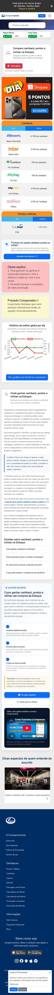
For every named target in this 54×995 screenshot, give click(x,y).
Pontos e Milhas (13, 869)
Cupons (9, 878)
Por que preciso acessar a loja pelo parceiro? (24, 565)
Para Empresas (12, 845)
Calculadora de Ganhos (16, 896)
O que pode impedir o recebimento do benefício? (25, 573)
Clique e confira (27, 8)
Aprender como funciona (26, 256)
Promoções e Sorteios (15, 901)
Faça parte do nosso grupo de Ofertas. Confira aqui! (27, 4)
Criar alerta (15, 66)
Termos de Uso (12, 854)
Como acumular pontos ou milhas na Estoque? (24, 557)
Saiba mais (14, 984)
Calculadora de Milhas (15, 892)
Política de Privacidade (15, 850)
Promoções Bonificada (15, 905)
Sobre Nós (10, 841)
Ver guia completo (28, 695)
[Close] (49, 972)
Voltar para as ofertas (28, 702)
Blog (8, 929)
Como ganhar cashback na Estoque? (20, 549)
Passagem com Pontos (15, 887)
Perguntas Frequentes (15, 924)
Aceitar (14, 989)
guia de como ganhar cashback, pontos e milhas (25, 502)
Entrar (42, 16)
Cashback (10, 873)
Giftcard (9, 882)
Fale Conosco (12, 920)
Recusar (22, 989)
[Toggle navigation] (49, 15)
